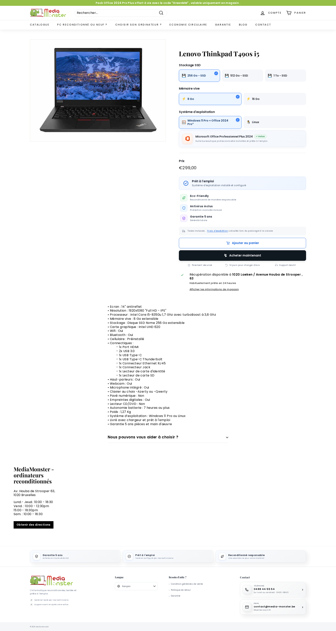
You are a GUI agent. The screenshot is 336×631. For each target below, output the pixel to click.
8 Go (190, 99)
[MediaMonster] (51, 581)
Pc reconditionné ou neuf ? (82, 24)
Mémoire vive (189, 88)
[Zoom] (98, 90)
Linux (255, 122)
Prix (182, 161)
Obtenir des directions (34, 525)
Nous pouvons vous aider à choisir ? (143, 437)
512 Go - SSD (239, 76)
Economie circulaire (188, 24)
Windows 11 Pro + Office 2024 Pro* (207, 122)
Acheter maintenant (245, 255)
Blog (243, 24)
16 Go (256, 99)
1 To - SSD (280, 76)
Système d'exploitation (197, 112)
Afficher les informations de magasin (214, 289)
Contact (263, 24)
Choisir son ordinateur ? (138, 24)
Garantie (223, 24)
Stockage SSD (190, 65)
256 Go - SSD (196, 76)
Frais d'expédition (217, 230)
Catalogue (39, 24)
